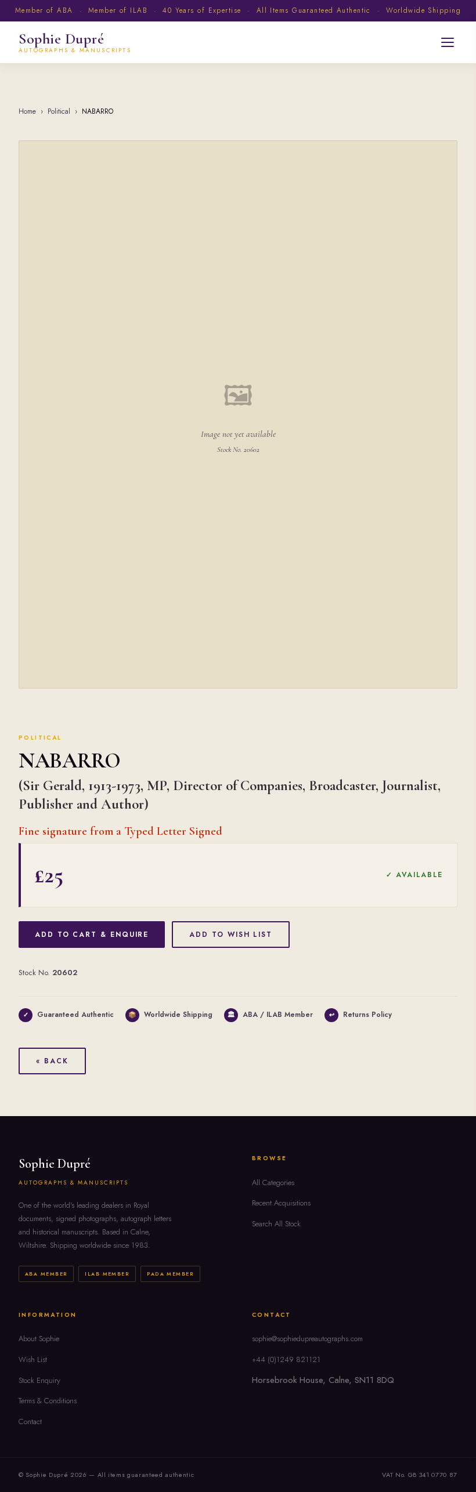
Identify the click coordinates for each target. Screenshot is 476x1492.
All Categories (273, 1182)
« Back (52, 1061)
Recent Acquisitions (281, 1202)
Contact (30, 1421)
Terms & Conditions (48, 1400)
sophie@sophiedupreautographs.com (307, 1338)
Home (27, 111)
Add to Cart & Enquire (92, 934)
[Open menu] (447, 42)
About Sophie (39, 1338)
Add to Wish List (230, 934)
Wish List (33, 1359)
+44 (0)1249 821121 (286, 1359)
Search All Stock (276, 1223)
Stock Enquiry (39, 1380)
